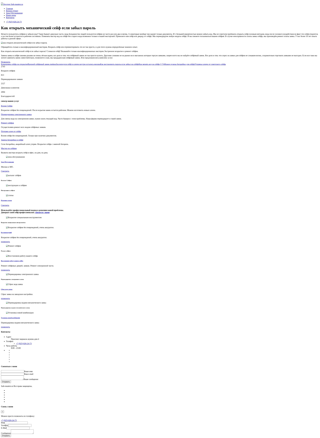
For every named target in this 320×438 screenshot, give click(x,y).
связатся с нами (42, 212)
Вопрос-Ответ (12, 11)
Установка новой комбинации (10, 318)
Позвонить (5, 62)
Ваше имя (28, 371)
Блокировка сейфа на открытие (14, 64)
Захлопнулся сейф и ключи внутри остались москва (78, 64)
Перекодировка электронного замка (16, 114)
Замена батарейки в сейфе (12, 140)
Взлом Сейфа (6, 106)
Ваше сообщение (31, 379)
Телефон (4, 425)
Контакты (10, 17)
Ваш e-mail (28, 374)
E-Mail (3, 428)
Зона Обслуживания (7, 162)
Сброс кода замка (6, 289)
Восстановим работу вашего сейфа (12, 261)
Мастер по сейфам (9, 148)
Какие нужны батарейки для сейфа (180, 64)
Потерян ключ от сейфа (11, 131)
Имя (3, 423)
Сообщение (6, 433)
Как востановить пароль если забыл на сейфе (119, 64)
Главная (9, 8)
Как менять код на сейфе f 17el (152, 64)
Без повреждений (6, 232)
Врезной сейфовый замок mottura (42, 64)
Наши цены (11, 15)
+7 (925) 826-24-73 (14, 22)
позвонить (5, 242)
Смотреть (5, 171)
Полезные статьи (6, 200)
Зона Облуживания (14, 13)
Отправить (6, 382)
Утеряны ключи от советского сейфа (210, 64)
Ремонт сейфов (7, 123)
